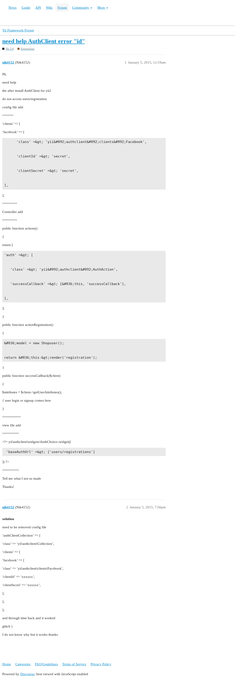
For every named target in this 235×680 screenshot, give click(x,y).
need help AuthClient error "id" (43, 41)
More (101, 7)
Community (81, 7)
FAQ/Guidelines (46, 664)
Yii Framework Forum (18, 30)
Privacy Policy (101, 664)
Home (6, 664)
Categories (23, 664)
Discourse (27, 674)
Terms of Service (74, 664)
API (38, 7)
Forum (62, 7)
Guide (26, 7)
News (12, 7)
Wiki (49, 7)
